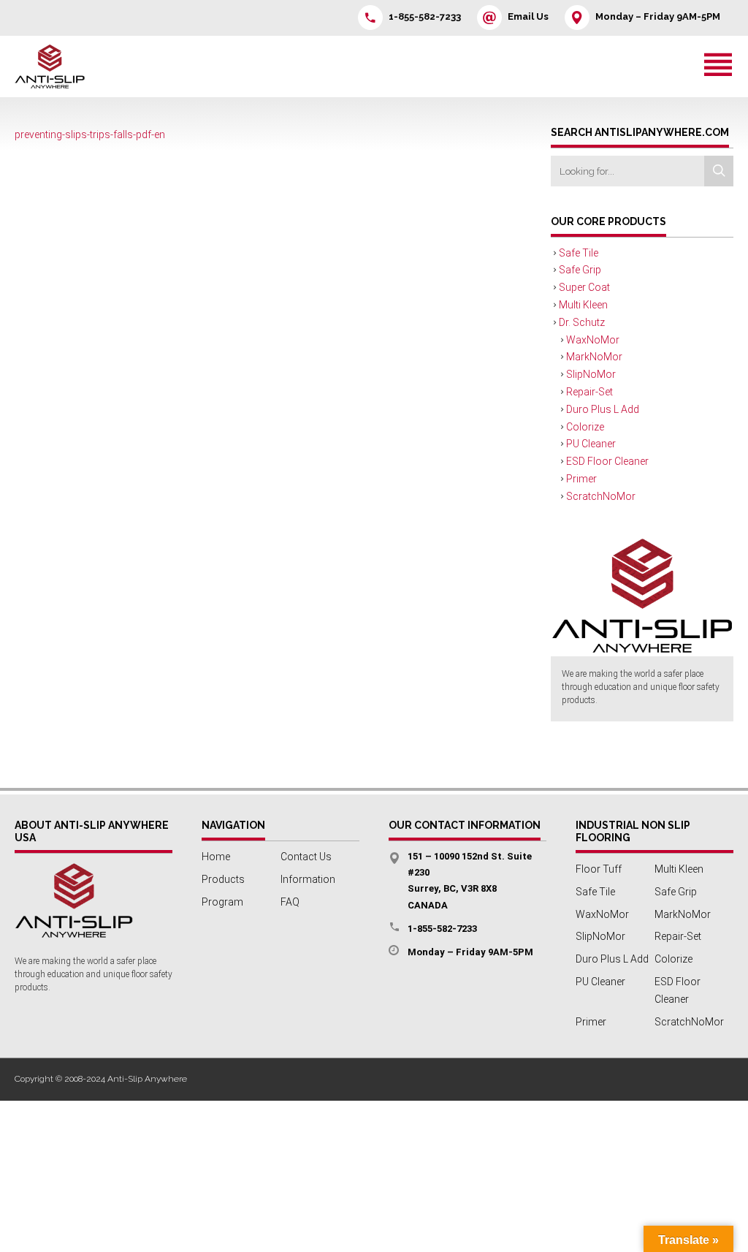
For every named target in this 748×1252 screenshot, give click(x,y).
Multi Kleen (583, 305)
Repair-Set (589, 392)
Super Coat (584, 287)
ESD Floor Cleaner (607, 461)
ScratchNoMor (601, 496)
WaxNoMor (592, 340)
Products (223, 879)
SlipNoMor (591, 374)
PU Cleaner (591, 443)
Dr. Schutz (582, 322)
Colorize (585, 427)
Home (216, 856)
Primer (581, 479)
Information (307, 879)
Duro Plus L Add (602, 409)
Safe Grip (580, 270)
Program (222, 902)
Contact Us (306, 856)
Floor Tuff (599, 869)
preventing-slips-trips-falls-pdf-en (90, 134)
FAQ (289, 902)
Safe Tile (578, 253)
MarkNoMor (594, 357)
